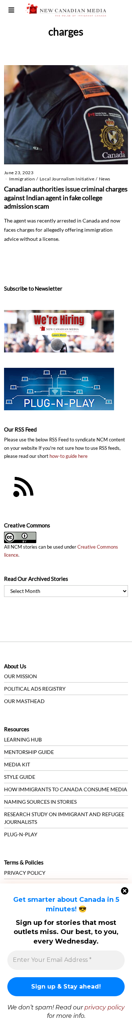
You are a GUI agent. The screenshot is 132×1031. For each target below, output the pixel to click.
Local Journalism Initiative (67, 179)
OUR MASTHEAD (24, 701)
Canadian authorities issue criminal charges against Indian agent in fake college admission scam (66, 197)
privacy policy (104, 1007)
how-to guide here (69, 456)
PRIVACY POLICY (24, 873)
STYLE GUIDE (19, 777)
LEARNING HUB (23, 739)
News (104, 179)
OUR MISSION (20, 676)
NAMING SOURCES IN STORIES (40, 802)
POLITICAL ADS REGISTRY (35, 689)
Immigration (22, 179)
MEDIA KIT (17, 764)
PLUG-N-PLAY (20, 834)
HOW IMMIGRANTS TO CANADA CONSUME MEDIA (65, 789)
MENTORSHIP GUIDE (29, 752)
